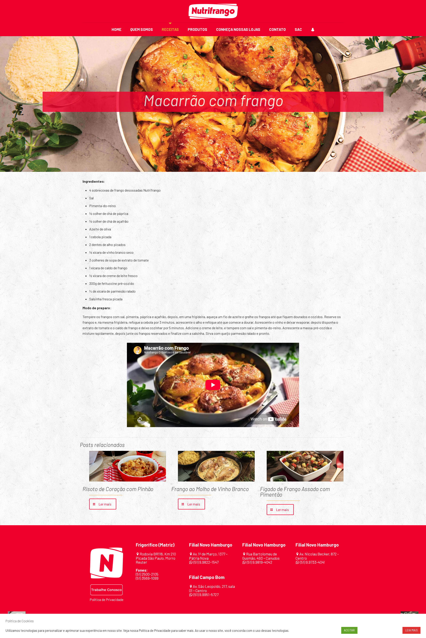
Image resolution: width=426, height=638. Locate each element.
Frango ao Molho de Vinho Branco (210, 488)
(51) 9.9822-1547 (206, 562)
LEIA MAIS (411, 630)
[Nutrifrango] (213, 11)
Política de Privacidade (106, 599)
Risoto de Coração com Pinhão (118, 488)
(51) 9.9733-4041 (312, 562)
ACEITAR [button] (349, 630)
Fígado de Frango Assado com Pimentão (295, 491)
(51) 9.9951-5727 (206, 594)
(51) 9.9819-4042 (259, 562)
